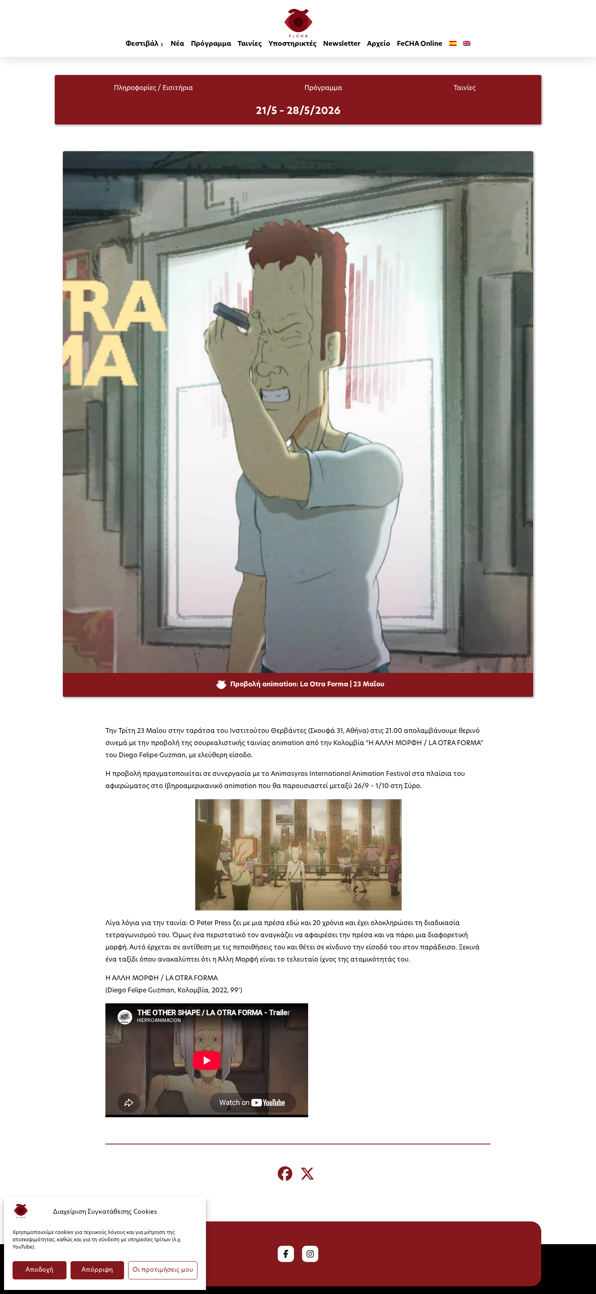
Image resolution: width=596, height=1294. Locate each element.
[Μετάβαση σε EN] (467, 45)
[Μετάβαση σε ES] (453, 45)
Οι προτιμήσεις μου (163, 1270)
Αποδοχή (39, 1270)
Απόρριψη (97, 1270)
